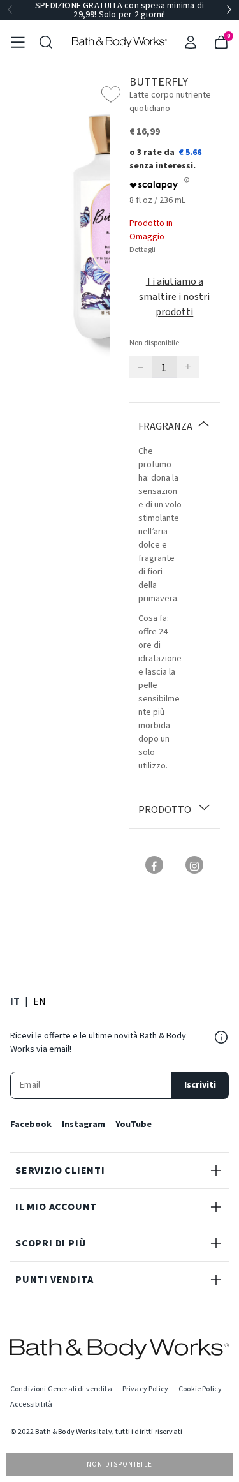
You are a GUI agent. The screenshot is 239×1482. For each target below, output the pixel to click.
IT (15, 1001)
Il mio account (56, 1207)
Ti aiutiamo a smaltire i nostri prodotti (174, 296)
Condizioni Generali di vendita (61, 1389)
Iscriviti (200, 1085)
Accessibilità (31, 1404)
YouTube (133, 1124)
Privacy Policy (145, 1389)
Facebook (31, 1124)
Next (229, 10)
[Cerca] (46, 42)
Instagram (83, 1124)
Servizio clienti (60, 1171)
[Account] (190, 42)
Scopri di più (50, 1243)
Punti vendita (54, 1280)
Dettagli (142, 249)
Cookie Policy (200, 1389)
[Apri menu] (18, 42)
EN (39, 1001)
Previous (10, 10)
